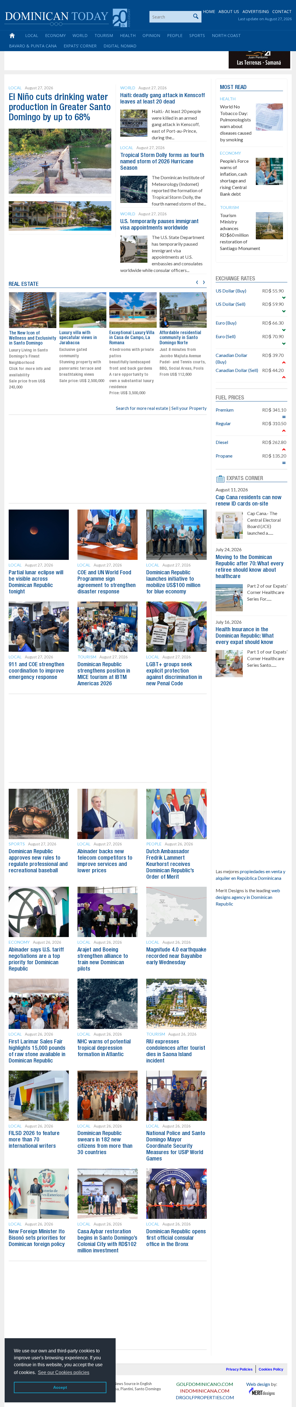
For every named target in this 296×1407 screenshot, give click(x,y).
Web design (258, 1384)
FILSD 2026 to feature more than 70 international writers (34, 1140)
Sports (197, 35)
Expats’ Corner (80, 46)
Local (31, 35)
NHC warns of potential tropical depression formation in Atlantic (104, 1048)
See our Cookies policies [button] (63, 1372)
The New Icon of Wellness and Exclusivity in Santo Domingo (32, 338)
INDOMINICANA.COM (205, 1390)
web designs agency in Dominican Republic (248, 897)
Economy (55, 35)
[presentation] (197, 281)
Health (128, 35)
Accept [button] (60, 1387)
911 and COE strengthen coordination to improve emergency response (36, 671)
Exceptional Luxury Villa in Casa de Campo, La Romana (131, 338)
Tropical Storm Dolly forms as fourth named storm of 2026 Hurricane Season (162, 162)
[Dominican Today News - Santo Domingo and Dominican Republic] (67, 17)
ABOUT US (229, 11)
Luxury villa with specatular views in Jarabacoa (78, 338)
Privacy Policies (239, 1369)
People (174, 35)
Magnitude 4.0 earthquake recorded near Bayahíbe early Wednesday (176, 956)
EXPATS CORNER (245, 478)
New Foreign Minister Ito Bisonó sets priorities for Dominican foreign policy (37, 1238)
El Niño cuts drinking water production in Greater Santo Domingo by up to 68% (60, 107)
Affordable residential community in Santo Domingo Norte (180, 338)
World (80, 35)
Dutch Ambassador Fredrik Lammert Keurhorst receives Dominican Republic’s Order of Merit (170, 864)
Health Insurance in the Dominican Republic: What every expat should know (245, 636)
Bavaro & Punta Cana (33, 46)
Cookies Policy (271, 1369)
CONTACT (282, 11)
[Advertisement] (111, 55)
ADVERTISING (256, 11)
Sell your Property (189, 408)
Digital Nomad (119, 46)
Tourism (104, 35)
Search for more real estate (142, 408)
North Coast (226, 35)
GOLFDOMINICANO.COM (204, 1384)
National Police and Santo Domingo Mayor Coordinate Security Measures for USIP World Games (175, 1146)
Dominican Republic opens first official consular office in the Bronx (176, 1238)
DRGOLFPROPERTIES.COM (205, 1397)
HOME (209, 11)
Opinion (151, 35)
